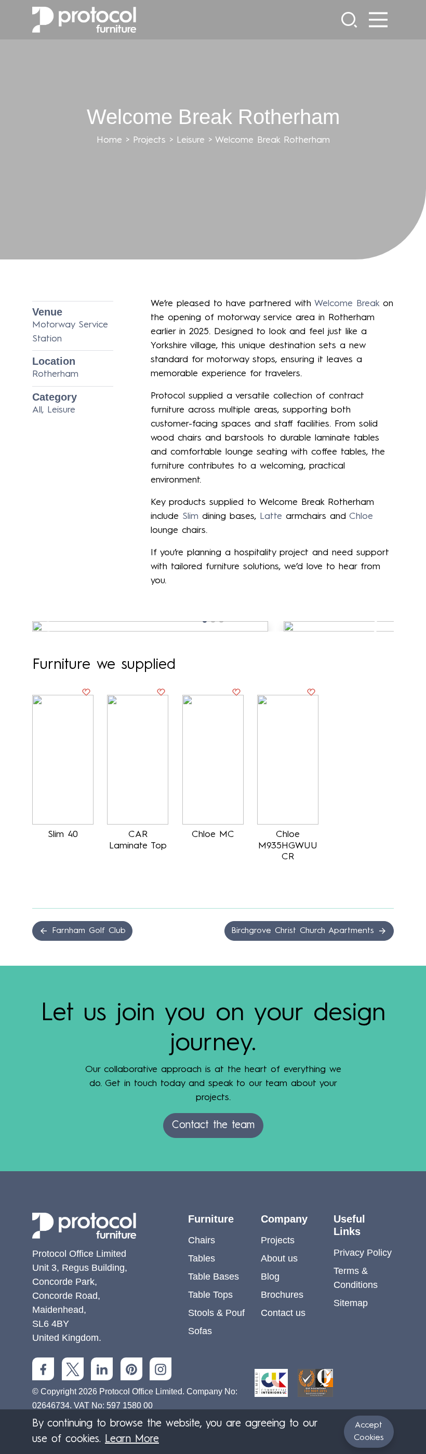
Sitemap (351, 1303)
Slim (190, 516)
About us (279, 1258)
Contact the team (213, 1125)
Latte (271, 516)
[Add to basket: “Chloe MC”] (236, 695)
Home (109, 140)
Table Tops (210, 1295)
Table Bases (213, 1276)
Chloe (361, 516)
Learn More (132, 1439)
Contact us (283, 1313)
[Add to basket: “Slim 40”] (86, 695)
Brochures (282, 1295)
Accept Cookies (369, 1431)
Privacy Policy (363, 1252)
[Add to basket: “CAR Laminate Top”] (161, 695)
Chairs (201, 1240)
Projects (149, 140)
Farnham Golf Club (87, 931)
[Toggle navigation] (378, 19)
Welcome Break (346, 303)
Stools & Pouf (216, 1313)
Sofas (200, 1331)
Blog (270, 1276)
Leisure (191, 140)
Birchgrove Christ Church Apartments (304, 931)
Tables (201, 1258)
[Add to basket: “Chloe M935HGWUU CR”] (311, 695)
